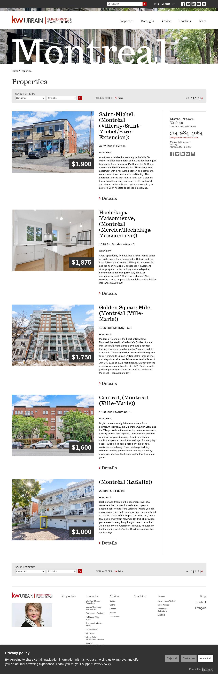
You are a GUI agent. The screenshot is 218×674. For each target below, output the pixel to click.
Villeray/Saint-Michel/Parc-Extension (95, 638)
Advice (166, 21)
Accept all (205, 658)
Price (120, 98)
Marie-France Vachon (166, 601)
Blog (156, 3)
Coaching (185, 21)
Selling (112, 605)
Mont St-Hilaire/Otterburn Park (95, 644)
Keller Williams (163, 605)
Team (202, 21)
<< (187, 98)
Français (200, 608)
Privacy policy (102, 664)
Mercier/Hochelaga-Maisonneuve (94, 608)
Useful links (114, 617)
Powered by (195, 669)
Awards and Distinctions (162, 610)
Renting (113, 609)
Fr (174, 3)
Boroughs (147, 21)
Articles (113, 613)
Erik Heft (161, 615)
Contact (166, 3)
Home (15, 71)
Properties (127, 21)
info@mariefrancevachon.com (184, 137)
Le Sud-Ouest (91, 629)
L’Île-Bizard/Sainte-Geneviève (93, 602)
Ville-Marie (90, 633)
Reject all (172, 658)
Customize (189, 658)
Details (109, 198)
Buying (112, 601)
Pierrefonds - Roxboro (95, 613)
